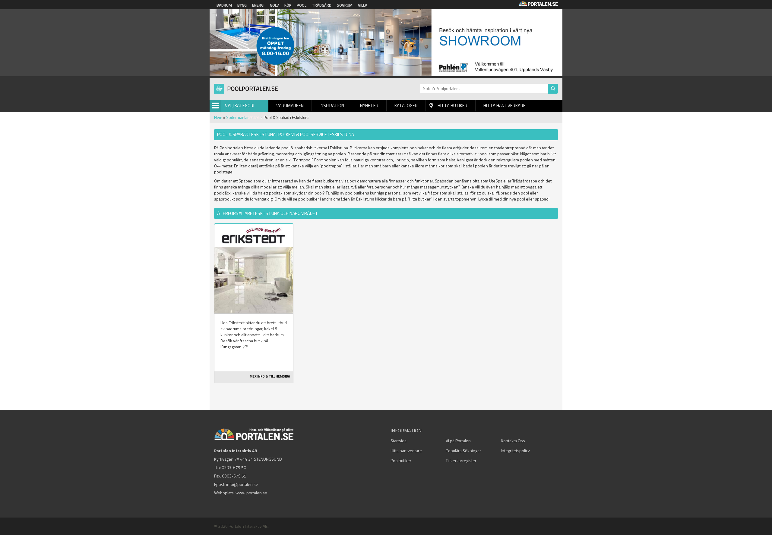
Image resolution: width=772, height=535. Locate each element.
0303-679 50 (234, 467)
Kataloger (406, 105)
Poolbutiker (401, 460)
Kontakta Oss (513, 440)
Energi (258, 5)
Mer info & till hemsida (270, 376)
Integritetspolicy (515, 450)
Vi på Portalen (458, 440)
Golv (274, 5)
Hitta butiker (452, 105)
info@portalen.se (242, 484)
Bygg (242, 5)
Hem (218, 117)
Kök (287, 5)
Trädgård (321, 5)
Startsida (399, 440)
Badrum (224, 5)
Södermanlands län (243, 117)
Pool (301, 5)
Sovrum (345, 5)
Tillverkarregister (461, 460)
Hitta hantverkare (504, 105)
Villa (362, 5)
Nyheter (369, 105)
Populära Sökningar (463, 450)
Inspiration (332, 105)
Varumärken (290, 105)
